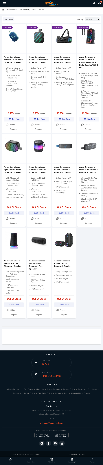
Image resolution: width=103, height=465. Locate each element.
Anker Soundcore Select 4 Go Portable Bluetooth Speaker (13, 59)
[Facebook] (48, 443)
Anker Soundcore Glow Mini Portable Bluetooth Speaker (37, 169)
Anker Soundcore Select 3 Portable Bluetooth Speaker (62, 169)
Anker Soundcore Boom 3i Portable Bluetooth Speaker (62, 59)
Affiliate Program (13, 389)
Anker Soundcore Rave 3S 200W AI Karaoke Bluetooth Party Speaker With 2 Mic (88, 62)
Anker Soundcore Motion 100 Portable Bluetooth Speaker (88, 169)
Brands (87, 393)
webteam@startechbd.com (51, 423)
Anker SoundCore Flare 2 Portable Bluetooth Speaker (12, 263)
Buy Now (14, 119)
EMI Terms (28, 389)
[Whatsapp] (42, 443)
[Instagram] (62, 443)
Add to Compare (11, 126)
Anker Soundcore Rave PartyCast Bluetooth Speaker (62, 263)
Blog (66, 393)
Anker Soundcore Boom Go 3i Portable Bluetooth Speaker (38, 59)
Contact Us (76, 393)
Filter (9, 19)
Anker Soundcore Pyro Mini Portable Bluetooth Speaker (12, 169)
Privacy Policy (69, 389)
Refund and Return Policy (24, 393)
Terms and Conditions (87, 389)
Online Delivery (53, 389)
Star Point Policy (45, 393)
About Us (40, 389)
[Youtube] (55, 443)
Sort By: (80, 19)
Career (58, 393)
